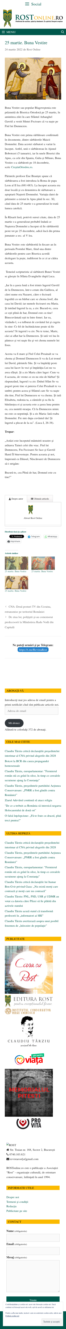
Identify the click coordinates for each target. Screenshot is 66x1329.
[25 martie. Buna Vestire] (16, 563)
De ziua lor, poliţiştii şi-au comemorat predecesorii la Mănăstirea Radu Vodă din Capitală (29, 622)
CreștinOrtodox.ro (21, 167)
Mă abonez (14, 723)
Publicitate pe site (16, 1211)
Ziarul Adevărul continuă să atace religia (28, 800)
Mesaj (16, 1257)
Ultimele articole (41, 498)
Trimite (33, 1300)
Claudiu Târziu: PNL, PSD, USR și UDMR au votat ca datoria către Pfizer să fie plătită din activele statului (32, 900)
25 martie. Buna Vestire (15, 571)
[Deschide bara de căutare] (62, 32)
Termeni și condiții (17, 1202)
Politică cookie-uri (12, 1315)
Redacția (11, 1206)
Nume (16, 1231)
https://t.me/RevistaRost (33, 649)
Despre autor (17, 498)
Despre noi (12, 1197)
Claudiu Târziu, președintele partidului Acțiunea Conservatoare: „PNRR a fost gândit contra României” (33, 790)
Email (16, 1244)
